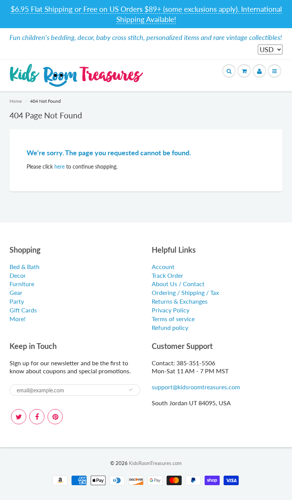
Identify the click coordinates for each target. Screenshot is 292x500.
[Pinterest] (55, 416)
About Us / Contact (178, 283)
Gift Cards (23, 310)
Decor (18, 275)
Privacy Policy (170, 310)
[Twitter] (18, 416)
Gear (16, 292)
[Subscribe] (130, 390)
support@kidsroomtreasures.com (196, 386)
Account (163, 266)
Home (16, 101)
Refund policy (170, 327)
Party (17, 301)
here (59, 166)
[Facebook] (36, 416)
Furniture (22, 283)
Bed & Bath (25, 266)
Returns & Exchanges (180, 301)
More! (17, 318)
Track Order (167, 275)
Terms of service (173, 318)
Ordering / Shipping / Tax (185, 292)
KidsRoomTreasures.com (155, 463)
